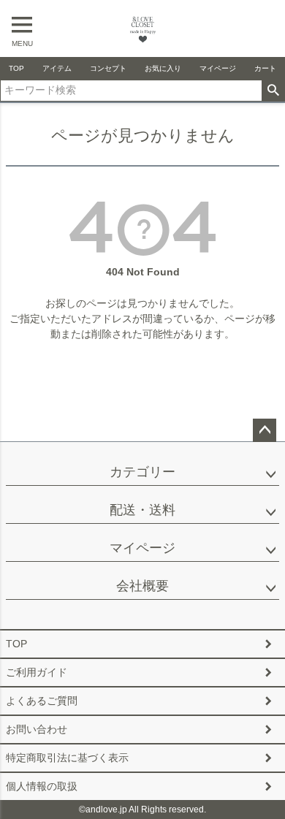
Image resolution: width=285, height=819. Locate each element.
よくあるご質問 (41, 700)
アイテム (57, 68)
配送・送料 (142, 510)
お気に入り (163, 68)
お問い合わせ (36, 729)
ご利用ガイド (36, 672)
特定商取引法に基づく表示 (67, 757)
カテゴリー (142, 472)
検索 (273, 90)
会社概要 (142, 586)
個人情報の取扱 (41, 786)
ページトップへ (264, 430)
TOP (16, 68)
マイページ (218, 68)
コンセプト (108, 68)
